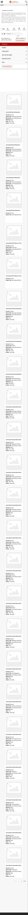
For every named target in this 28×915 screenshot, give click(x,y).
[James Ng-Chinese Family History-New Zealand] (14, 298)
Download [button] (8, 29)
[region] (14, 56)
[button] (14, 29)
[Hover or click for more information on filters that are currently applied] (25, 38)
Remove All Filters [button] (20, 40)
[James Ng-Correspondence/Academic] (14, 396)
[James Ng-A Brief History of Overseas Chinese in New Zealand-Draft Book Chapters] (14, 233)
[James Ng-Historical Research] (14, 102)
